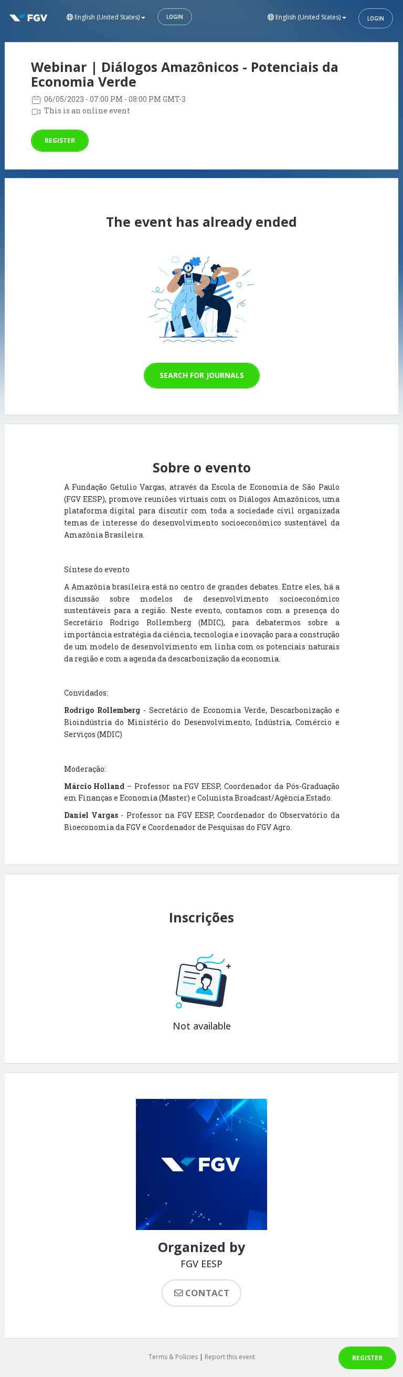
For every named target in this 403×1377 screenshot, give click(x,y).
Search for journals (202, 375)
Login (174, 16)
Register (60, 140)
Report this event (230, 1356)
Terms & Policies (173, 1356)
